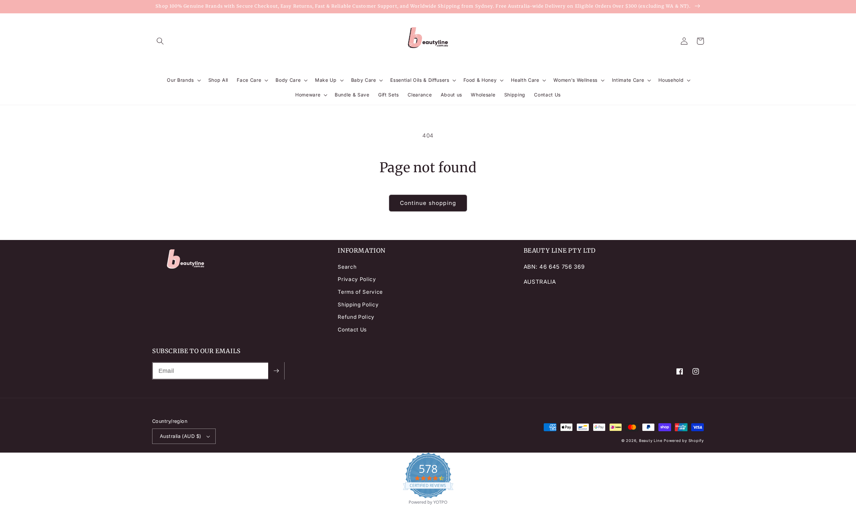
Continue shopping (428, 203)
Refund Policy (356, 317)
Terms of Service (360, 292)
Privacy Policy (357, 279)
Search (347, 267)
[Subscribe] (276, 371)
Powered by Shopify (684, 440)
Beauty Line (650, 440)
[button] (160, 41)
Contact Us (352, 329)
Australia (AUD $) (180, 436)
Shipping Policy (358, 304)
